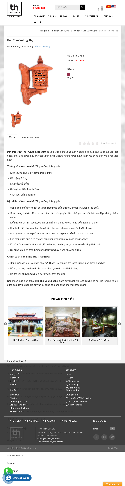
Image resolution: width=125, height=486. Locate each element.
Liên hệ (37, 22)
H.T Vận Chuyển (68, 421)
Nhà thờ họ (15, 398)
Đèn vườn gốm (90, 30)
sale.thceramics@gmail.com (50, 441)
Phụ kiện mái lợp (73, 387)
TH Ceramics (91, 16)
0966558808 (39, 8)
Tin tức (13, 384)
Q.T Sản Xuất (49, 421)
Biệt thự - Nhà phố (18, 404)
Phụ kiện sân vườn (60, 30)
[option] (36, 80)
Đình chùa (14, 394)
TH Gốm (69, 377)
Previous (5, 323)
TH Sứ (68, 374)
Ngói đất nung (72, 384)
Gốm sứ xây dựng (42, 46)
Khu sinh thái (16, 411)
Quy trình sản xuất (74, 404)
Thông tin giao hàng (29, 137)
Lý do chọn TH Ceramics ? (77, 401)
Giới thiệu (14, 377)
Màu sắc (71, 69)
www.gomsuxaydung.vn (49, 438)
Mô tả (12, 137)
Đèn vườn (75, 30)
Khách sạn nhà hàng (19, 408)
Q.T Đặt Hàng (32, 421)
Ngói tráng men (73, 381)
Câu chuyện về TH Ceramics (78, 398)
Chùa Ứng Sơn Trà (18, 401)
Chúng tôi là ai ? (73, 394)
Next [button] (119, 323)
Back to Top (113, 448)
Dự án (76, 16)
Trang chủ (39, 16)
